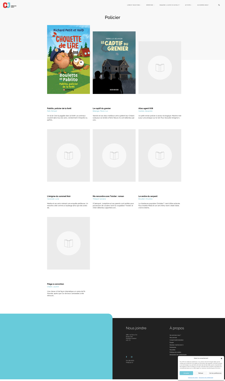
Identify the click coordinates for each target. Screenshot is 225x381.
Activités (188, 5)
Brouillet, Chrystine (145, 199)
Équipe (172, 342)
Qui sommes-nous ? (203, 5)
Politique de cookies (193, 377)
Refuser (200, 373)
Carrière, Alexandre (145, 111)
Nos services (173, 337)
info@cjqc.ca (129, 362)
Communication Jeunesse (9, 5)
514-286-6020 (130, 360)
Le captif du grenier (102, 108)
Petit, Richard (52, 111)
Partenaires (173, 347)
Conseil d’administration (176, 340)
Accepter (186, 373)
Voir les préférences (215, 373)
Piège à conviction (55, 284)
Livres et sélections (133, 5)
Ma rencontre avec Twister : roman (108, 196)
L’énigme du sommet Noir (59, 196)
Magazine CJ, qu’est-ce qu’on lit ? (170, 5)
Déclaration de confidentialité (206, 377)
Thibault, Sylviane (99, 199)
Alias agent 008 (145, 108)
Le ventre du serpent (147, 196)
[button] (221, 358)
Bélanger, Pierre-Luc (100, 111)
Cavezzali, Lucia (53, 199)
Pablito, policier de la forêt (59, 108)
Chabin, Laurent (53, 287)
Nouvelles (172, 349)
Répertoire (149, 5)
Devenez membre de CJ (177, 345)
